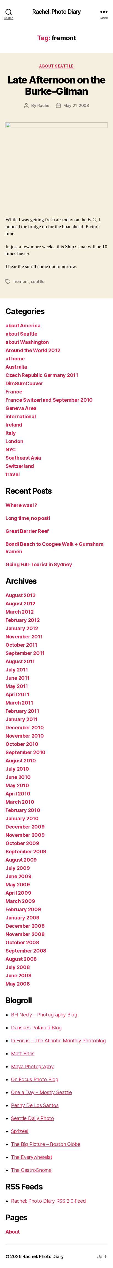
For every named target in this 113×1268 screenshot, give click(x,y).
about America (23, 325)
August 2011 (20, 661)
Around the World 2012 (32, 350)
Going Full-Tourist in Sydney (38, 564)
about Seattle (56, 66)
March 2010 (19, 802)
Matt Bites (22, 1053)
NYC (10, 449)
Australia (16, 367)
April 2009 (18, 893)
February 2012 (22, 620)
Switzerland (19, 466)
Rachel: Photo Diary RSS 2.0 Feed (48, 1201)
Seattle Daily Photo (32, 1118)
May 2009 (17, 884)
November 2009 (25, 835)
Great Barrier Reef (27, 531)
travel (12, 474)
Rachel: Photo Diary (56, 12)
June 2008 (18, 975)
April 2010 (17, 794)
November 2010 (24, 736)
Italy (10, 433)
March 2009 (20, 901)
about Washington (27, 342)
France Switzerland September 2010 (49, 400)
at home (15, 358)
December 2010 (24, 727)
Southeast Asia (23, 458)
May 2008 (17, 984)
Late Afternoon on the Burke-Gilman (57, 85)
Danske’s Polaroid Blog (36, 1027)
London (14, 441)
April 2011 (17, 694)
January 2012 (21, 628)
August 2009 (21, 860)
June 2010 (18, 777)
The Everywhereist (31, 1157)
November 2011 (24, 637)
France (13, 392)
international (20, 416)
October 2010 (21, 744)
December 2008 (25, 926)
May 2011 (16, 686)
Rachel (43, 105)
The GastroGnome (31, 1170)
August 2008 (21, 959)
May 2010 (17, 785)
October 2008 (22, 942)
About (12, 1232)
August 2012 (20, 603)
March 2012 (19, 612)
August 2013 (20, 595)
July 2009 (17, 868)
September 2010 (25, 752)
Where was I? (21, 505)
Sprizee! (20, 1131)
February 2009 (23, 909)
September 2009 (25, 851)
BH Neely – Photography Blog (44, 1015)
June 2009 (18, 876)
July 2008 (17, 967)
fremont (21, 281)
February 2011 (22, 711)
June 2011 (17, 678)
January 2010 (22, 818)
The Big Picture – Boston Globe (45, 1144)
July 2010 (17, 769)
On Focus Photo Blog (34, 1079)
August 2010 (20, 761)
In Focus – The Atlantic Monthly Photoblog (58, 1040)
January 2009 (22, 918)
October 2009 (22, 843)
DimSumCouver (24, 383)
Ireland (13, 425)
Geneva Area (20, 408)
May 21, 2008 (76, 105)
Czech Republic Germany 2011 (41, 375)
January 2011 (21, 719)
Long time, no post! (27, 518)
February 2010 (22, 810)
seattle (37, 281)
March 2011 (19, 703)
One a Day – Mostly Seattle (41, 1092)
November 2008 (25, 934)
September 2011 (24, 653)
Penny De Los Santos (35, 1105)
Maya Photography (32, 1066)
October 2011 (21, 645)
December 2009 (25, 827)
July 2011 (16, 670)
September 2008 (25, 951)
